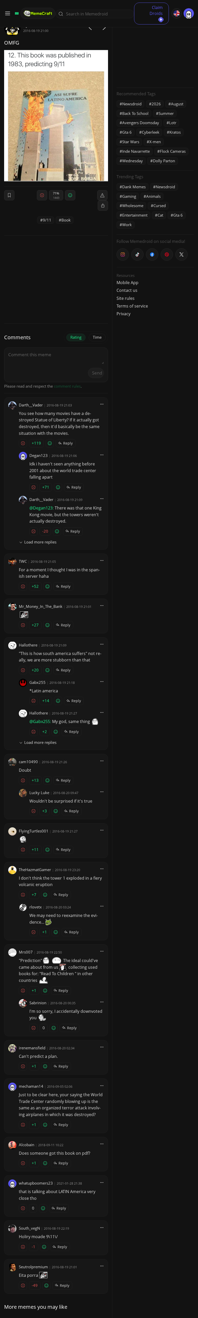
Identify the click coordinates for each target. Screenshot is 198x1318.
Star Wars (130, 141)
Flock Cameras (173, 151)
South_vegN (29, 1228)
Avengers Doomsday (140, 122)
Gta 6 (127, 132)
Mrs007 (26, 952)
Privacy (123, 314)
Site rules (126, 298)
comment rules (67, 386)
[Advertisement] (155, 51)
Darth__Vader (31, 404)
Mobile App (127, 282)
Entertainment (134, 215)
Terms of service (132, 306)
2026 (156, 103)
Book (66, 220)
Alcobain (26, 1144)
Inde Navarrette (136, 151)
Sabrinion (37, 1002)
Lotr (172, 122)
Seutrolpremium (33, 1266)
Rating (75, 337)
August (177, 103)
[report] (102, 195)
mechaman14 (31, 1086)
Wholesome (132, 205)
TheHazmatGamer (35, 869)
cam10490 (28, 761)
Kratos (175, 132)
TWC (23, 561)
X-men (155, 141)
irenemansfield (32, 1047)
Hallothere (28, 645)
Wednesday (132, 160)
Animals (153, 196)
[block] (103, 205)
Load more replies (40, 542)
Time (97, 337)
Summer (166, 113)
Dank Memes (134, 186)
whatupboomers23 (36, 1183)
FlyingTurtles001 (34, 831)
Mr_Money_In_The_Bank (40, 606)
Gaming (129, 196)
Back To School (135, 113)
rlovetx (35, 906)
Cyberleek (150, 132)
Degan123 (38, 455)
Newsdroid (132, 103)
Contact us (127, 290)
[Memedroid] (16, 13)
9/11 (47, 220)
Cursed (159, 205)
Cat (160, 215)
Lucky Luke (39, 792)
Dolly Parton (164, 160)
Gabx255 (37, 682)
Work (127, 224)
